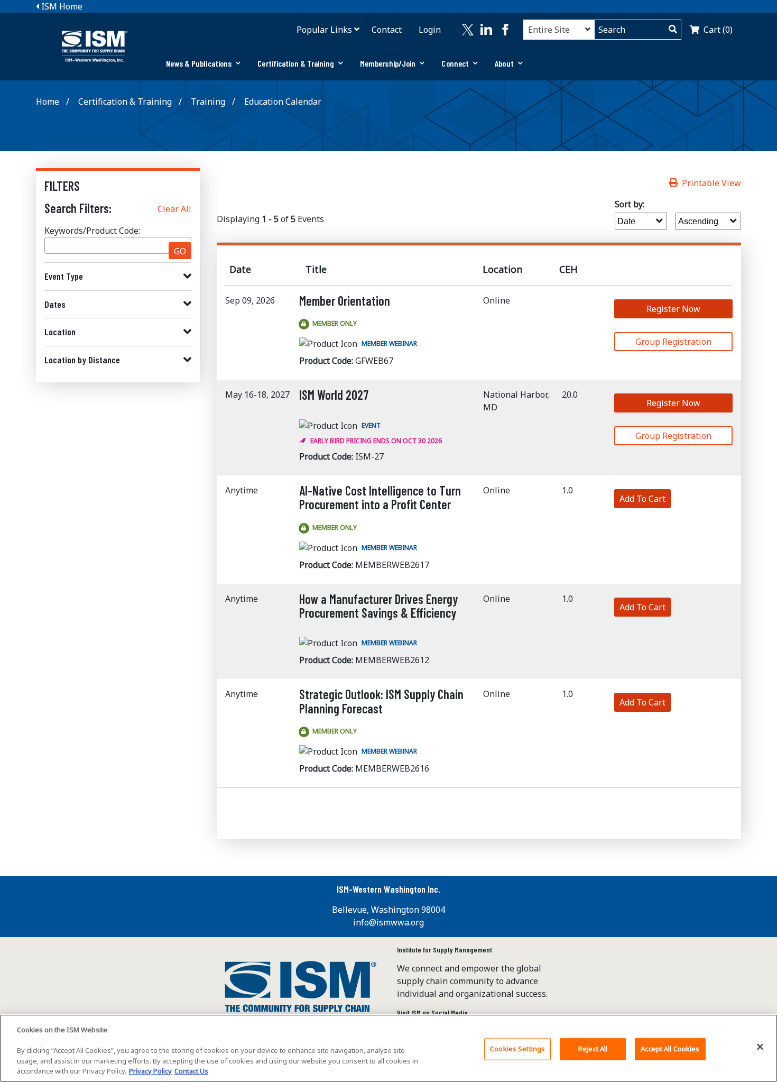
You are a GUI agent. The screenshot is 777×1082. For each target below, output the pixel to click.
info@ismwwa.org (388, 922)
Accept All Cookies (670, 1048)
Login (430, 29)
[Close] (760, 1047)
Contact (387, 29)
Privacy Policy (150, 1071)
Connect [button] (455, 63)
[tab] (203, 63)
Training (208, 101)
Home (47, 101)
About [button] (504, 63)
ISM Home (60, 6)
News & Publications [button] (199, 63)
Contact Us (191, 1071)
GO (180, 251)
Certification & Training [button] (295, 63)
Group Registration (673, 341)
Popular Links (324, 29)
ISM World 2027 (333, 394)
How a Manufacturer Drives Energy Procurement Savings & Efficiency (378, 605)
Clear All (174, 209)
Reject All (592, 1048)
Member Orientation (344, 300)
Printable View (711, 183)
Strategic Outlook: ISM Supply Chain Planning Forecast (381, 701)
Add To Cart (642, 499)
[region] (388, 1048)
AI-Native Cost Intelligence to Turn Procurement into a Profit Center (380, 497)
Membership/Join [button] (388, 63)
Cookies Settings (517, 1048)
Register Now (673, 309)
